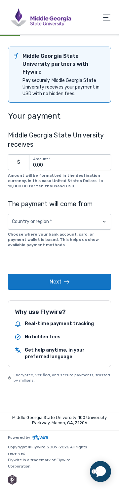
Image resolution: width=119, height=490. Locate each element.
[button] (59, 282)
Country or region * (32, 221)
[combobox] (59, 222)
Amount (42, 159)
